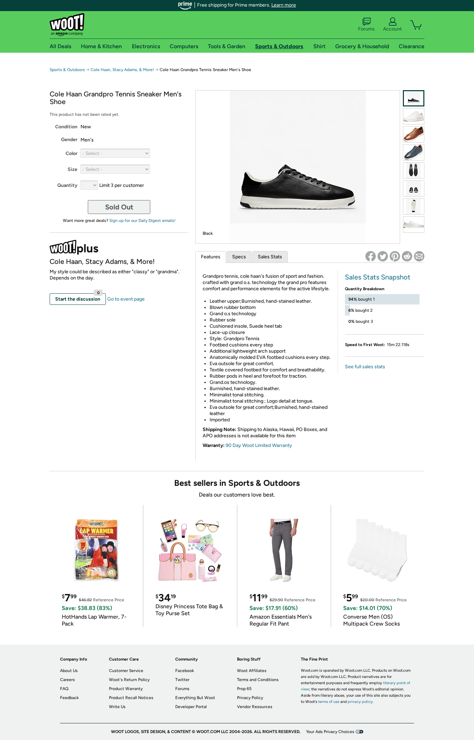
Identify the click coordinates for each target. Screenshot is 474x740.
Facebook (184, 670)
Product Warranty (126, 688)
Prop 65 (244, 688)
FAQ (64, 688)
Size (72, 169)
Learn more (283, 5)
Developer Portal (191, 706)
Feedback (69, 697)
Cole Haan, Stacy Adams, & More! (122, 69)
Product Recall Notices (131, 697)
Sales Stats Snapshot (377, 277)
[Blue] (413, 152)
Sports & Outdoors (67, 69)
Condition (66, 127)
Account (392, 29)
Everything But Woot (195, 697)
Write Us (117, 706)
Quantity (67, 185)
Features (210, 257)
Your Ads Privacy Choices (330, 731)
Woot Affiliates (251, 670)
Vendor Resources (254, 706)
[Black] (413, 98)
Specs (239, 257)
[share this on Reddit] (407, 256)
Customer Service (126, 670)
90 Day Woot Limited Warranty (259, 445)
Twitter (182, 679)
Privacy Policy (250, 697)
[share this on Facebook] (370, 256)
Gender (69, 140)
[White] (413, 116)
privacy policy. (360, 701)
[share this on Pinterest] (395, 256)
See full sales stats (365, 367)
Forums (366, 29)
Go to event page (126, 299)
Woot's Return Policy (129, 679)
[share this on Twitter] (383, 256)
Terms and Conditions (258, 679)
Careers (67, 679)
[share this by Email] (419, 256)
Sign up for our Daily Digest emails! (142, 220)
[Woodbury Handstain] (413, 134)
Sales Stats (270, 257)
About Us (69, 670)
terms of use (328, 701)
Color (71, 153)
